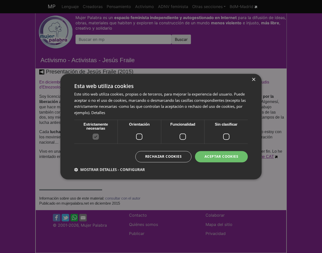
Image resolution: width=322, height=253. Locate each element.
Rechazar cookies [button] (163, 156)
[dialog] (161, 126)
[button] (109, 169)
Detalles (98, 112)
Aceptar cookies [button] (221, 156)
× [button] (253, 79)
